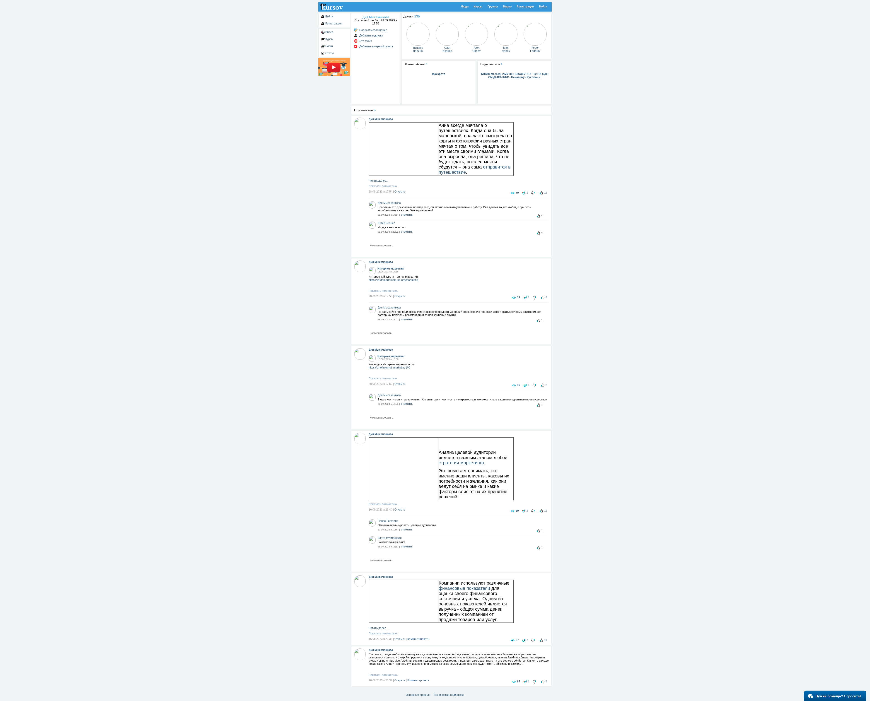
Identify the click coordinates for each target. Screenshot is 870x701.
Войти (543, 6)
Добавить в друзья (371, 35)
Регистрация (525, 6)
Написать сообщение (373, 30)
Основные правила (418, 694)
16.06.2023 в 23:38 (380, 639)
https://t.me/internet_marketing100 (389, 367)
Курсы (478, 6)
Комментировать (418, 639)
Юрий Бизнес (386, 223)
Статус (329, 53)
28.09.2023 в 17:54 (380, 191)
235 (417, 16)
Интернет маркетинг (391, 268)
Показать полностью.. (383, 186)
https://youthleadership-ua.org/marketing (393, 280)
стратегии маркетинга (461, 462)
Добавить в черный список (376, 46)
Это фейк (365, 41)
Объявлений (365, 110)
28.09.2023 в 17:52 (380, 383)
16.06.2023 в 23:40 (380, 509)
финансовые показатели (464, 588)
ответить (407, 214)
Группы (493, 6)
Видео (507, 6)
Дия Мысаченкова (381, 119)
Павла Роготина (388, 521)
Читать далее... (378, 180)
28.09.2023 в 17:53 (380, 296)
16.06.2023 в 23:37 (380, 680)
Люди (465, 6)
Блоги (329, 46)
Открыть (399, 191)
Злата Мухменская (390, 538)
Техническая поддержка (448, 694)
